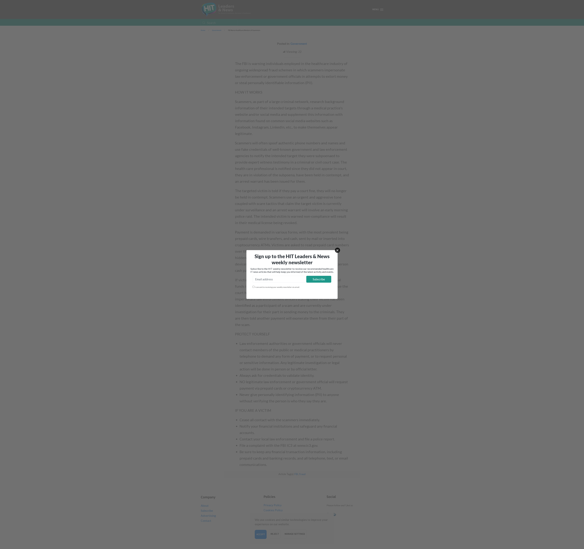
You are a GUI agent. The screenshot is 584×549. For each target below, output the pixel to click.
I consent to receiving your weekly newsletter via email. (277, 287)
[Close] (337, 250)
